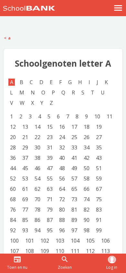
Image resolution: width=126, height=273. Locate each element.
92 (13, 230)
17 (74, 126)
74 (86, 199)
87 (50, 220)
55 (50, 178)
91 (99, 220)
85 (25, 220)
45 (25, 168)
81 (74, 209)
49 (74, 168)
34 (86, 147)
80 (62, 209)
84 (13, 220)
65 (74, 188)
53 (25, 178)
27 (99, 137)
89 (74, 220)
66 (86, 188)
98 (86, 230)
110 (60, 251)
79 (50, 209)
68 (13, 199)
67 (99, 188)
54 (37, 178)
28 (13, 147)
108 (29, 251)
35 (99, 147)
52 (13, 178)
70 (37, 199)
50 (86, 168)
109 (44, 251)
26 (86, 137)
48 (62, 168)
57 (74, 178)
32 (62, 147)
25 (74, 137)
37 (25, 157)
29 (25, 147)
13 (25, 126)
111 (75, 251)
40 (62, 157)
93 (25, 230)
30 (37, 147)
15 (50, 126)
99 (99, 230)
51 (99, 168)
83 (99, 209)
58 (86, 178)
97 (74, 230)
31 (50, 147)
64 (62, 188)
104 (75, 240)
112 (90, 251)
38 (37, 157)
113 (105, 251)
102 (44, 240)
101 (29, 240)
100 (14, 240)
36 (13, 157)
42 (86, 157)
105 (90, 240)
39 (50, 157)
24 (62, 137)
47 (50, 168)
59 (99, 178)
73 (74, 199)
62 (37, 188)
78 (37, 209)
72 (62, 199)
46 (37, 168)
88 (62, 220)
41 (74, 157)
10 (97, 116)
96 (62, 230)
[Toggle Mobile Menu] (118, 8)
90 (86, 220)
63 (50, 188)
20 (13, 137)
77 (25, 209)
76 (13, 209)
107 (14, 251)
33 (74, 147)
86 (37, 220)
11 (109, 116)
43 (99, 157)
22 (37, 137)
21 (25, 137)
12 (13, 126)
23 (50, 137)
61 (25, 188)
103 (60, 240)
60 (13, 188)
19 (99, 126)
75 (99, 199)
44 (13, 168)
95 (50, 230)
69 (25, 199)
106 (105, 240)
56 (62, 178)
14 (37, 126)
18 (86, 126)
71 (50, 199)
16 (62, 126)
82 (86, 209)
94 (37, 230)
